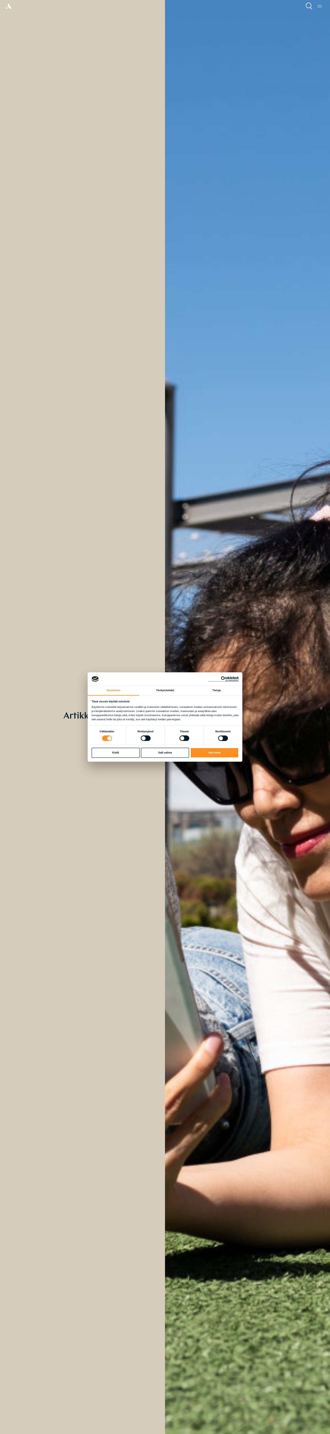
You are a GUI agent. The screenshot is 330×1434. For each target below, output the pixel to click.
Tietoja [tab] (216, 690)
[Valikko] (319, 6)
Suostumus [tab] (113, 690)
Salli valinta (165, 752)
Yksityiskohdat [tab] (165, 690)
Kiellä (115, 752)
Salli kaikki (214, 752)
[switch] (146, 738)
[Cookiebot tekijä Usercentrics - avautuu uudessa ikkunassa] (223, 679)
